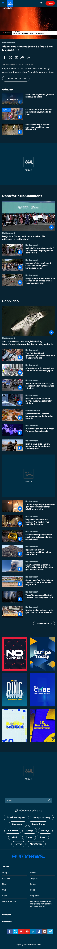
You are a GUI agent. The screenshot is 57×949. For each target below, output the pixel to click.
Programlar (35, 895)
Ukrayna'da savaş (41, 817)
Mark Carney (36, 844)
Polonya (45, 830)
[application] (28, 23)
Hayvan (18, 844)
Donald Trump (38, 824)
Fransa (29, 837)
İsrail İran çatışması (16, 817)
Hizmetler (6, 914)
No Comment (8, 233)
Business (6, 878)
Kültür (15, 837)
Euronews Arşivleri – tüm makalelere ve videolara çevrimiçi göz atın (41, 903)
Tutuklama (13, 830)
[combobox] (28, 800)
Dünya (33, 872)
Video (4, 895)
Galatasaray (18, 824)
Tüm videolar (43, 623)
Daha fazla (7, 921)
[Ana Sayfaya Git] (10, 3)
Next (4, 884)
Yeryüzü (33, 878)
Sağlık (33, 884)
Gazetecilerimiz (9, 901)
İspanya (29, 830)
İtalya (42, 837)
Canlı (50, 3)
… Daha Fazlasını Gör (16, 79)
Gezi (4, 890)
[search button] (49, 800)
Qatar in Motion (32, 410)
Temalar (6, 866)
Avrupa (5, 872)
